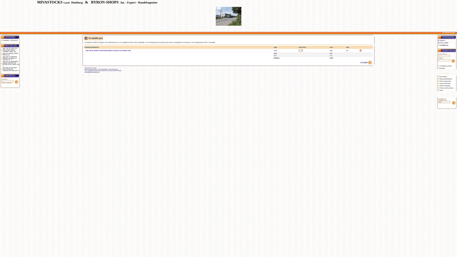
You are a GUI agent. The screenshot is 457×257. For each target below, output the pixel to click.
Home (441, 90)
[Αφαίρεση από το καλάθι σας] (360, 51)
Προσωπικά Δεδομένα (446, 79)
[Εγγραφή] (454, 104)
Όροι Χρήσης (443, 76)
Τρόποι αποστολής (445, 83)
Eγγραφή (442, 68)
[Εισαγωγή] (453, 62)
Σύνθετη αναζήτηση (6, 82)
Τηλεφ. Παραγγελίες (445, 81)
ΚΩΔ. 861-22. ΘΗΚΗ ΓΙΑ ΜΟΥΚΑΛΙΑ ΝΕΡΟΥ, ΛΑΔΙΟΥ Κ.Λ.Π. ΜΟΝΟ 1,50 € (108, 50)
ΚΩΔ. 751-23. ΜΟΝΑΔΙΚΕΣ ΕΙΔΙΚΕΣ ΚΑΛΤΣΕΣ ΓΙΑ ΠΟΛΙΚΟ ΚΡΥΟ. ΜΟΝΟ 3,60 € (11, 64)
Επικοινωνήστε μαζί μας (446, 88)
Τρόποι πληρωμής (445, 85)
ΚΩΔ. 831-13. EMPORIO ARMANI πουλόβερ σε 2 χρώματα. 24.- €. (10, 58)
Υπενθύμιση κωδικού (446, 66)
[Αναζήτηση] (16, 83)
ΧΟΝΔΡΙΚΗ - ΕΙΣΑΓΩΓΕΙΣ (10, 40)
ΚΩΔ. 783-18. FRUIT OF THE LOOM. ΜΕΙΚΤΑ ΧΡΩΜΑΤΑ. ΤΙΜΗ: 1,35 (10, 50)
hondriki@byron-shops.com (92, 72)
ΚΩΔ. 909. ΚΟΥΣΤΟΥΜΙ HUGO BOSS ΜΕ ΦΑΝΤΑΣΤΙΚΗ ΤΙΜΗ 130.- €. (11, 69)
